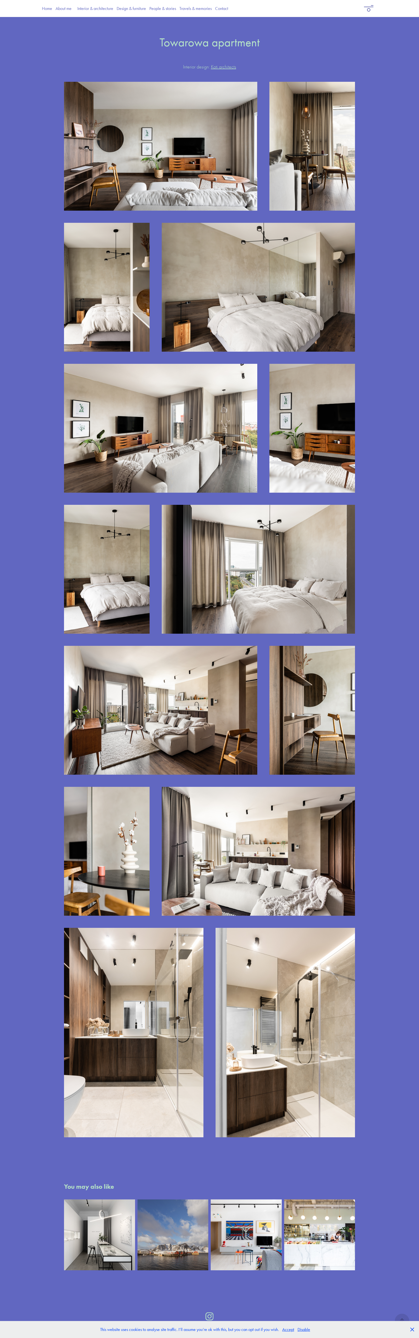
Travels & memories (195, 8)
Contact (221, 8)
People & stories (162, 8)
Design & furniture (131, 8)
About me (64, 8)
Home (47, 8)
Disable (304, 1329)
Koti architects (223, 67)
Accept (288, 1329)
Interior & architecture (95, 8)
